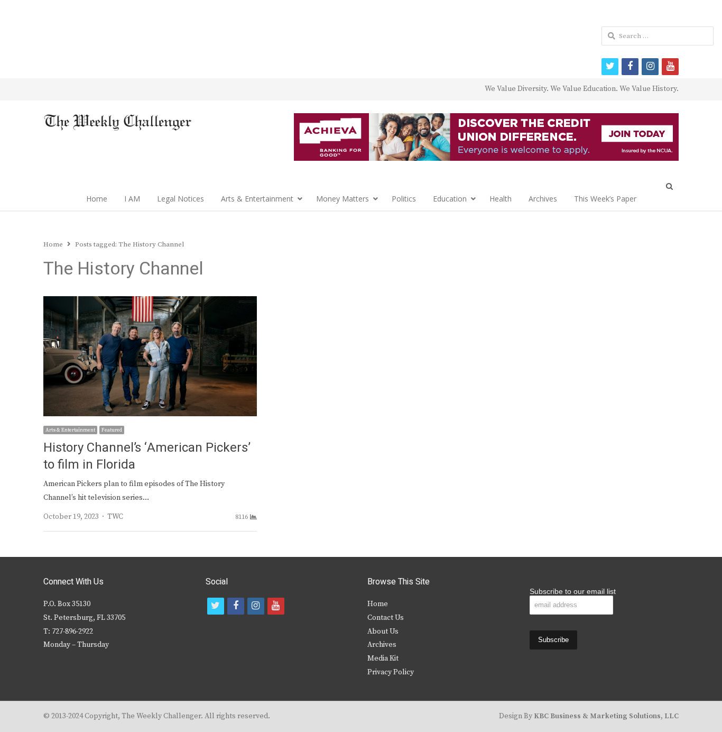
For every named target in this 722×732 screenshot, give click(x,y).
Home (96, 199)
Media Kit (383, 658)
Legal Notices (180, 199)
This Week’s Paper (605, 199)
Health (500, 199)
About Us (383, 631)
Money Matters (342, 199)
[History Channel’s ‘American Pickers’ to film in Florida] (150, 302)
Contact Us (385, 618)
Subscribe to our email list (573, 591)
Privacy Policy (390, 672)
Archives (543, 199)
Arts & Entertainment (257, 199)
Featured (111, 430)
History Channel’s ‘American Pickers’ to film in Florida (147, 456)
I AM (132, 199)
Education (450, 199)
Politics (404, 199)
